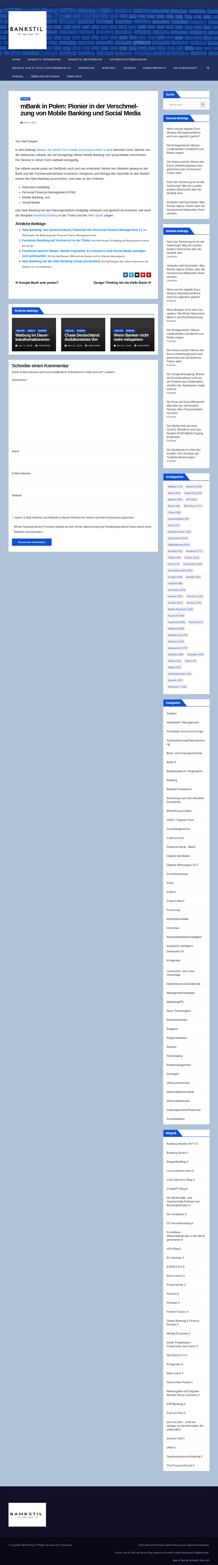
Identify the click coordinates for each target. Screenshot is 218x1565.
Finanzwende (175, 1284)
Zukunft (175, 680)
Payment (176, 615)
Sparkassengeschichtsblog (183, 1456)
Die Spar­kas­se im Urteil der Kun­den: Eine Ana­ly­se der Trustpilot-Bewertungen (184, 453)
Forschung (173, 910)
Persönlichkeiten (177, 1019)
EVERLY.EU (174, 1266)
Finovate (172, 1302)
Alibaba (175, 486)
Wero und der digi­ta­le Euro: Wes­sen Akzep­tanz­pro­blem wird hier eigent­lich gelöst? (184, 132)
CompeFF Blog (176, 1188)
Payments (176, 622)
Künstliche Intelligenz (180, 946)
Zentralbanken (176, 1119)
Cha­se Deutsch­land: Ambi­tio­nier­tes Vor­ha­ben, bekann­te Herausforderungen (82, 341)
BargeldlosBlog (176, 1161)
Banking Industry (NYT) (181, 1143)
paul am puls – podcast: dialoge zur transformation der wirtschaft (185, 1426)
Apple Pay (193, 493)
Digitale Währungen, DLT (182, 865)
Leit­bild (129, 67)
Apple (174, 493)
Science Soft (174, 1438)
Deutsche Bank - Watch (181, 847)
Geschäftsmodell (180, 570)
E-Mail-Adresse (21, 473)
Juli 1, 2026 (25, 346)
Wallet (174, 667)
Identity (193, 577)
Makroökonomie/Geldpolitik (184, 983)
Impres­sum (87, 67)
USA (190, 661)
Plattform (176, 628)
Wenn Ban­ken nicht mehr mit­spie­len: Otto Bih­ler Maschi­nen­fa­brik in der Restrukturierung (186, 313)
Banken (175, 499)
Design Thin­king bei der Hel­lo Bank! (121, 282)
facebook (194, 551)
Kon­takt (109, 67)
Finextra (172, 1293)
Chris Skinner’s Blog (179, 1179)
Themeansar (65, 1545)
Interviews (173, 928)
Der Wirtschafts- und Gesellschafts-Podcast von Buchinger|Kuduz (183, 1201)
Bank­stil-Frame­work (44, 59)
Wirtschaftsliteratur (178, 1101)
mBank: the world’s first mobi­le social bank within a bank (74, 150)
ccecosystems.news (179, 1170)
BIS (191, 499)
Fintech (192, 557)
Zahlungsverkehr (179, 673)
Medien (194, 602)
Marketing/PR (175, 1001)
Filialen (174, 557)
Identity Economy (177, 1333)
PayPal (196, 622)
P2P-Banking (175, 1404)
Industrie (175, 583)
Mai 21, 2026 (75, 346)
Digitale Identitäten (178, 856)
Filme (170, 883)
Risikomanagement (179, 1064)
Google (175, 577)
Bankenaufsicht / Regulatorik (185, 771)
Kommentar (20, 380)
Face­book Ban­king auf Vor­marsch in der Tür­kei (56, 240)
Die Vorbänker (176, 1214)
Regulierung (178, 635)
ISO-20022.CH (176, 1355)
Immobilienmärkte (178, 919)
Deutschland (178, 538)
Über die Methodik (45, 76)
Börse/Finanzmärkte (179, 811)
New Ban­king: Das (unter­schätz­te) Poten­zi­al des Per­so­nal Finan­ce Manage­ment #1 (82, 230)
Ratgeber (172, 1028)
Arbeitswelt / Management (183, 722)
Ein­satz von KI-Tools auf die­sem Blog (41, 67)
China (174, 512)
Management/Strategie (181, 992)
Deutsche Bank (179, 531)
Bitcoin (174, 506)
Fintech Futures (176, 1311)
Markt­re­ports (154, 67)
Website (17, 495)
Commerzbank (178, 518)
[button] (208, 67)
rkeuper (44, 346)
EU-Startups (174, 1257)
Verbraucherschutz (178, 1083)
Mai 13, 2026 (124, 346)
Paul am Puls (175, 1413)
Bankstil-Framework (179, 789)
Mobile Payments (180, 609)
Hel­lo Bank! (95, 215)
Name (15, 451)
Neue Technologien (179, 1010)
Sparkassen (177, 648)
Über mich (74, 76)
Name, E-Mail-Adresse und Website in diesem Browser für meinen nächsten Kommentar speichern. (74, 517)
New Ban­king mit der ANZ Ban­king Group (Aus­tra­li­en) (61, 261)
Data (174, 525)
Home (16, 59)
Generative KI (175, 951)
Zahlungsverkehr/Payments (184, 1110)
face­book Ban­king (46, 215)
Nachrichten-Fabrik (179, 1382)
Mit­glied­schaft (185, 67)
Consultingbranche (178, 829)
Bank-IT (31, 331)
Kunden (175, 602)
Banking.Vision (176, 1152)
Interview (195, 596)
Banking (25, 99)
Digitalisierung (179, 544)
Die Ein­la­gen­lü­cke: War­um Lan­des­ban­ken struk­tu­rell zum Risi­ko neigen (185, 149)
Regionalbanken (177, 1037)
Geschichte (192, 564)
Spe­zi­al (18, 76)
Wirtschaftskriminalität (180, 1092)
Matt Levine (174, 1373)
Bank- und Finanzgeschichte (184, 753)
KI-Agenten (174, 960)
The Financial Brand (179, 1465)
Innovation (177, 589)
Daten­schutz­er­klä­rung (128, 59)
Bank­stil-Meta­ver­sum (85, 59)
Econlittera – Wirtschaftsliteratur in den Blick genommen (186, 1236)
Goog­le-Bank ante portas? (38, 282)
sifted (170, 1447)
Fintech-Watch (176, 901)
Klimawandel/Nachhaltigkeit (184, 937)
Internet (175, 596)
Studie (174, 661)
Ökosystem (177, 686)
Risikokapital (175, 1055)
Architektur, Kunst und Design (185, 731)
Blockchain (193, 506)
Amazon (194, 486)
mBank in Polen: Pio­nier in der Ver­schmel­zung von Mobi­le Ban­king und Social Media (80, 110)
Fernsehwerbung (177, 874)
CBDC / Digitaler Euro (180, 820)
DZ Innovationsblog (179, 1223)
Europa (175, 551)
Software (176, 641)
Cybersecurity (175, 838)
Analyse (20, 331)
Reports (171, 1046)
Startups (175, 654)
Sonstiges (173, 1073)
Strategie (195, 654)
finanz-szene (175, 1275)
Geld (174, 564)
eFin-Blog (173, 1248)
